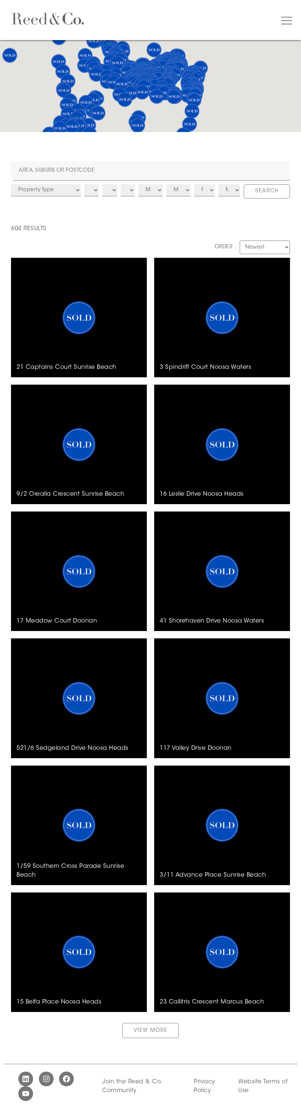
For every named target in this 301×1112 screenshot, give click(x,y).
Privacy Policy (204, 1086)
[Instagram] (46, 1079)
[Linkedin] (25, 1079)
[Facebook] (66, 1079)
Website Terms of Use (262, 1086)
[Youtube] (25, 1093)
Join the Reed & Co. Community (132, 1086)
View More (151, 1030)
